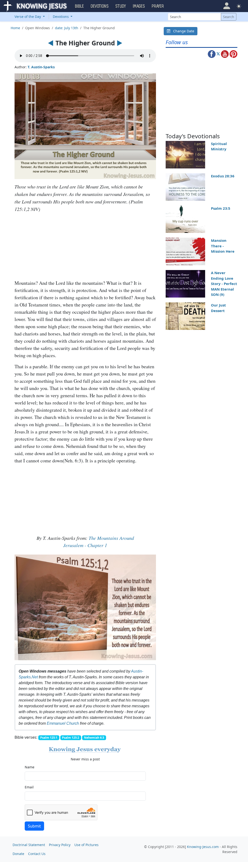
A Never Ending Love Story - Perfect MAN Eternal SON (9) (224, 283)
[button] (226, 6)
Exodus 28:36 (222, 176)
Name (29, 767)
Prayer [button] (158, 6)
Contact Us (37, 853)
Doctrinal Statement (29, 844)
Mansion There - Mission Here (222, 246)
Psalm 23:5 (220, 208)
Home (15, 28)
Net (35, 677)
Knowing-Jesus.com (203, 846)
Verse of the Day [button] (28, 16)
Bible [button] (79, 6)
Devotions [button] (100, 6)
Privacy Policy (59, 844)
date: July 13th (66, 28)
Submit (34, 826)
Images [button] (139, 6)
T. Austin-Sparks (41, 67)
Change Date (182, 31)
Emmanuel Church (63, 723)
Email (29, 787)
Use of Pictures (86, 844)
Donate (18, 853)
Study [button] (121, 6)
